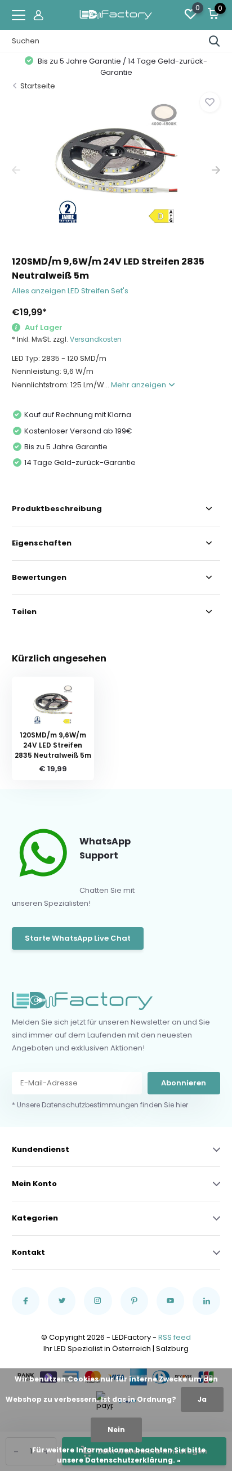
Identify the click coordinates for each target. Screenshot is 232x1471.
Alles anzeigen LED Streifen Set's (70, 290)
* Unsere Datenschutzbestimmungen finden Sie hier (100, 1105)
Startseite (37, 86)
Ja (202, 1399)
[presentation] (16, 170)
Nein (116, 1429)
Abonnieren (183, 1082)
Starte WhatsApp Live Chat (78, 938)
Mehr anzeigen (139, 384)
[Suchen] (214, 41)
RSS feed (174, 1337)
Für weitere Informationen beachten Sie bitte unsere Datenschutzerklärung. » (119, 1455)
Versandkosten (96, 339)
